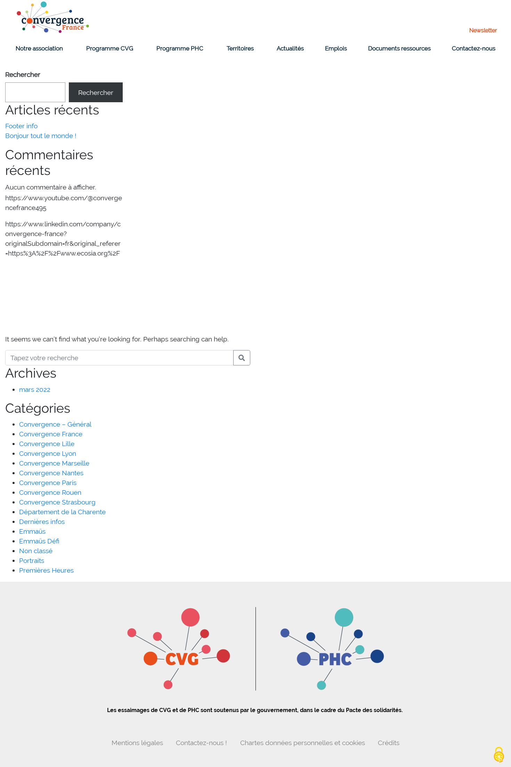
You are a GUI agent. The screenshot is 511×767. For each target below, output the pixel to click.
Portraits (31, 560)
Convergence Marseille (54, 463)
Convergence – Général (55, 424)
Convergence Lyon (47, 453)
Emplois (336, 48)
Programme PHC (179, 48)
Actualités (290, 48)
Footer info (21, 126)
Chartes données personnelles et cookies (302, 742)
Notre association (39, 48)
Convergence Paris (47, 482)
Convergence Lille (46, 443)
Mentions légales (137, 742)
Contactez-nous (473, 48)
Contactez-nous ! (201, 742)
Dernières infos (42, 521)
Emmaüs (32, 531)
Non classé (35, 551)
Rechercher (22, 74)
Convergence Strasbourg (57, 502)
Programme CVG (109, 48)
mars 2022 (34, 389)
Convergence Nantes (51, 473)
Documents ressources (399, 48)
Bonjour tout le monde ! (40, 135)
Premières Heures (46, 570)
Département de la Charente (62, 512)
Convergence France (50, 434)
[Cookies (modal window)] (499, 755)
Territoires (240, 48)
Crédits (388, 742)
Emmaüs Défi (39, 541)
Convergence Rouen (50, 492)
